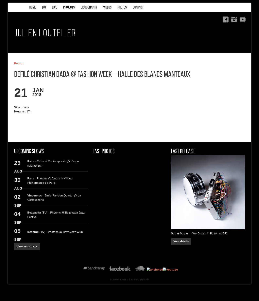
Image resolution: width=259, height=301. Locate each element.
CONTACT (138, 7)
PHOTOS (122, 7)
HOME (32, 7)
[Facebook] (225, 19)
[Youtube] (242, 19)
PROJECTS (69, 7)
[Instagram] (234, 19)
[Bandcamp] (94, 269)
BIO (44, 7)
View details (181, 241)
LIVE (54, 7)
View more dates (27, 246)
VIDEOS (107, 7)
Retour (18, 63)
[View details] (208, 192)
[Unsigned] (155, 269)
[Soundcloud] (140, 269)
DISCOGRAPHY (89, 7)
